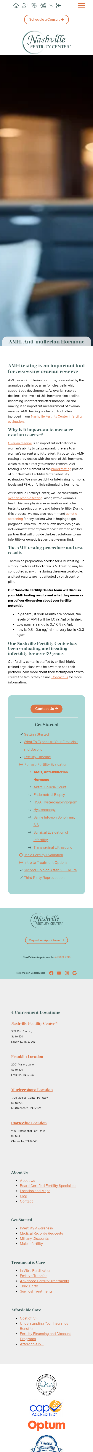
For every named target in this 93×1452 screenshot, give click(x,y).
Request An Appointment (45, 940)
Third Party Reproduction (44, 878)
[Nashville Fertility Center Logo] (46, 42)
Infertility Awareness (36, 1228)
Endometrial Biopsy (49, 795)
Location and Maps (35, 1191)
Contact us (59, 677)
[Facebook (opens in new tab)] (51, 973)
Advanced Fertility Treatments (44, 1281)
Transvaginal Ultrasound (53, 847)
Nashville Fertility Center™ (34, 1023)
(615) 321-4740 (63, 957)
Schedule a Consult (44, 19)
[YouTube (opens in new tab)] (59, 973)
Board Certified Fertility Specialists (48, 1186)
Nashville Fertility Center (49, 416)
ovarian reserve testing (25, 498)
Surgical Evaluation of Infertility (51, 836)
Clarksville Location (29, 1123)
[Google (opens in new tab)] (74, 973)
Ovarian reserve (20, 443)
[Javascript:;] (21, 765)
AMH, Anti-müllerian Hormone (51, 776)
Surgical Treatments (36, 1291)
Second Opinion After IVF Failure (50, 870)
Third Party (29, 1286)
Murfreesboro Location (32, 1090)
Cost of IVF (29, 1318)
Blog (23, 1196)
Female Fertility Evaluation (45, 765)
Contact (26, 1201)
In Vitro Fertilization (35, 1271)
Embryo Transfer (33, 1276)
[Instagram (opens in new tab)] (66, 973)
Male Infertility (31, 1244)
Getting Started (36, 734)
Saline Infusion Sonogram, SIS (54, 821)
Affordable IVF (32, 1344)
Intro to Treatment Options (45, 863)
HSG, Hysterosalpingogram (55, 802)
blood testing (61, 469)
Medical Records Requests (41, 1233)
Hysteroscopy (45, 810)
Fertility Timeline (37, 757)
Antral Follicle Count (50, 787)
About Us (27, 1181)
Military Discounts (34, 1239)
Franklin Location (27, 1056)
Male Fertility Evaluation (43, 855)
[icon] (16, 5)
